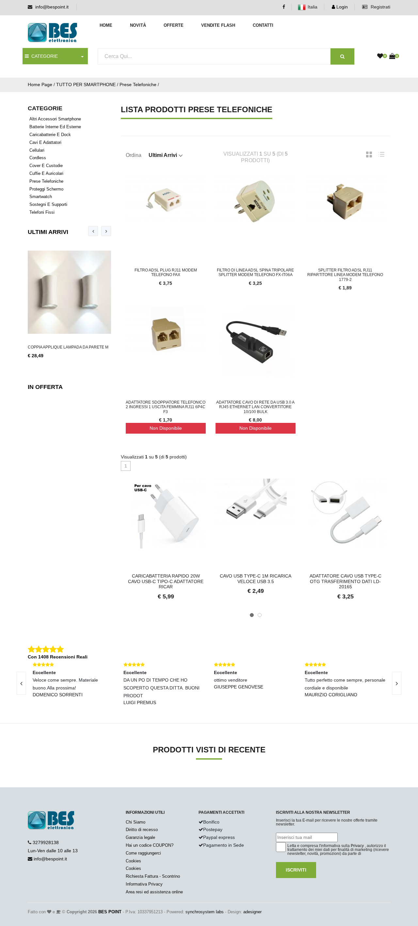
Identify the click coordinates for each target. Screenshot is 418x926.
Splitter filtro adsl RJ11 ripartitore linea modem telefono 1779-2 (345, 275)
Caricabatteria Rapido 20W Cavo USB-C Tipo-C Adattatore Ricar (165, 581)
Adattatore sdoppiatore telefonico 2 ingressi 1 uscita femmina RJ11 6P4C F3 (165, 407)
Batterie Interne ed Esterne (55, 126)
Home (106, 25)
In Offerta (45, 387)
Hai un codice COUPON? (149, 845)
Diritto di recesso (142, 829)
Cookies (133, 860)
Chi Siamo (135, 822)
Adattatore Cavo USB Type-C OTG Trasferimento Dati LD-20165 (345, 581)
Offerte (174, 25)
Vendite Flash (218, 25)
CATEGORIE (43, 56)
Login (341, 6)
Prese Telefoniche (138, 84)
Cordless (37, 157)
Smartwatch (40, 196)
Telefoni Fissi (42, 212)
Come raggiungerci (143, 853)
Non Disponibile (166, 428)
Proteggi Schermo (46, 189)
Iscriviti (296, 869)
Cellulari (36, 150)
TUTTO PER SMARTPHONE (86, 84)
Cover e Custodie (46, 165)
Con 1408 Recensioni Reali (58, 656)
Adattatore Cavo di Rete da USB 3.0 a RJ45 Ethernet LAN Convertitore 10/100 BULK (255, 407)
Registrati (379, 6)
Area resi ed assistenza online (154, 891)
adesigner (252, 911)
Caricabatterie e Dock (50, 134)
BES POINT (109, 911)
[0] (380, 56)
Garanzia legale (140, 837)
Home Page (40, 84)
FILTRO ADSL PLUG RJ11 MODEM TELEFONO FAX (166, 272)
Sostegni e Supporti (48, 204)
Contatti (263, 25)
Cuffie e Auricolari (46, 173)
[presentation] (93, 231)
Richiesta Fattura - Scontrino (153, 876)
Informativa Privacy (144, 884)
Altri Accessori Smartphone (55, 118)
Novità (138, 25)
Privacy (357, 845)
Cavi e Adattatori (45, 142)
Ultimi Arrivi (48, 232)
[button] (252, 615)
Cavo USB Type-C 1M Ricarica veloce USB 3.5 (255, 578)
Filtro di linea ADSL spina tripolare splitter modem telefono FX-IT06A (255, 272)
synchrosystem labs (204, 911)
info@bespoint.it (52, 6)
